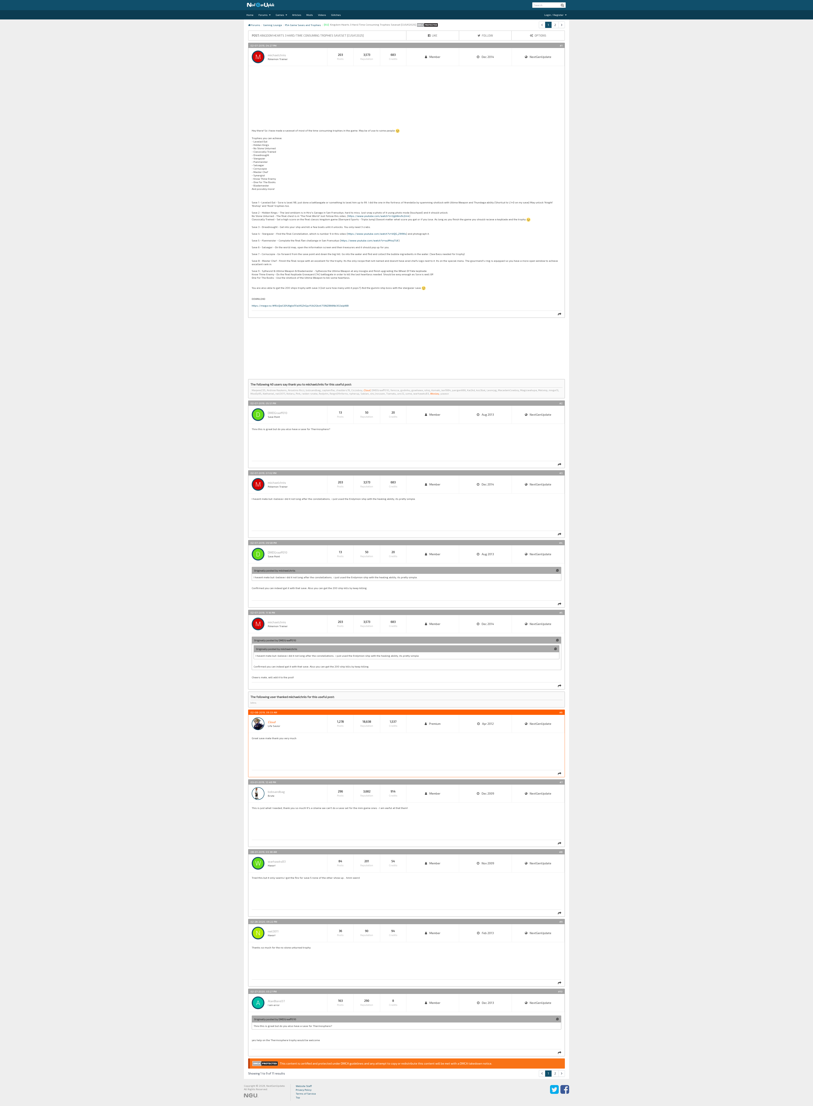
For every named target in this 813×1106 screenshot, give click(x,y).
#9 (561, 921)
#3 (561, 472)
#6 (561, 712)
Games (280, 14)
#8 (561, 851)
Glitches (336, 14)
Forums (263, 14)
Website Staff (304, 1085)
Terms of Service (306, 1093)
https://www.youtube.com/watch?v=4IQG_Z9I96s (377, 233)
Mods (309, 14)
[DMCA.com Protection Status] (427, 24)
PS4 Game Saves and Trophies (303, 24)
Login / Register (554, 14)
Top (298, 1097)
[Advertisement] (379, 99)
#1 (561, 45)
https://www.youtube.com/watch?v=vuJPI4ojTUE (370, 240)
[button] (562, 5)
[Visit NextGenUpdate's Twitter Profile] (554, 1092)
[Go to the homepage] (260, 5)
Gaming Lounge (272, 24)
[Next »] (562, 25)
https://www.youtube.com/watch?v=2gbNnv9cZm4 (378, 215)
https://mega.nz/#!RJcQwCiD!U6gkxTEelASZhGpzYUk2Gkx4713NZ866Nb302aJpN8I (300, 305)
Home (249, 14)
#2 (561, 403)
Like (434, 35)
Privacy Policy (303, 1089)
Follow (487, 35)
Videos (322, 14)
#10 (560, 991)
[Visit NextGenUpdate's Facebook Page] (564, 1092)
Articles (296, 14)
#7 (561, 782)
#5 (561, 612)
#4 (561, 542)
